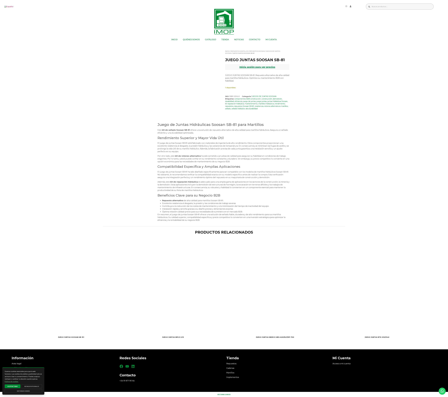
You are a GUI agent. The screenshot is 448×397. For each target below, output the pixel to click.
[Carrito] (346, 6)
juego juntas (262, 101)
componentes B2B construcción (247, 99)
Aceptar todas (12, 386)
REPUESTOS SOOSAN (257, 51)
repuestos (229, 106)
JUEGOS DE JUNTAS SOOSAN (263, 96)
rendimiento (280, 104)
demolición (277, 99)
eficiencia (238, 101)
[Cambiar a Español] (8, 6)
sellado (228, 109)
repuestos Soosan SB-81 (244, 106)
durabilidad (229, 101)
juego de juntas (249, 101)
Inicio (227, 51)
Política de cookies (11, 381)
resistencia (259, 106)
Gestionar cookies (224, 394)
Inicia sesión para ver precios (257, 67)
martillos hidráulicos (266, 104)
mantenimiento (251, 104)
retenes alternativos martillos (276, 106)
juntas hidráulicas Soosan (277, 101)
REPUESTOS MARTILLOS (239, 51)
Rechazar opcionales (31, 386)
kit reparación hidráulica (234, 104)
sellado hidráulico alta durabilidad (245, 109)
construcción (267, 99)
